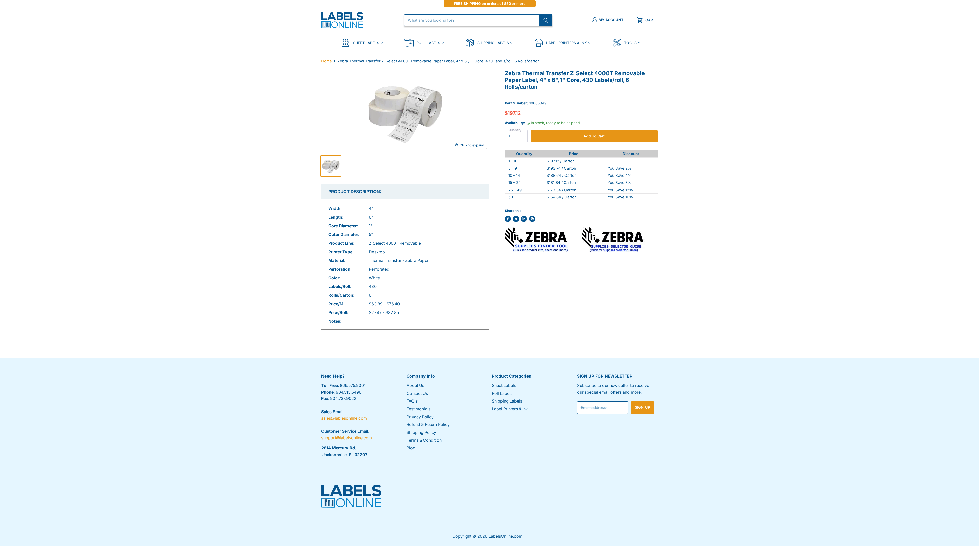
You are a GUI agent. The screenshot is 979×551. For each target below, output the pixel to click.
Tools (630, 43)
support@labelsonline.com (346, 437)
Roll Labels (428, 43)
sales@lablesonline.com (344, 418)
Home (326, 61)
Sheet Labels (366, 43)
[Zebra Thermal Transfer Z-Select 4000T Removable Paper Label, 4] (331, 166)
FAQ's (412, 401)
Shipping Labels (493, 43)
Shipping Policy (421, 432)
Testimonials (418, 408)
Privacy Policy (420, 416)
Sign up (642, 407)
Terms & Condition (424, 440)
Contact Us (417, 393)
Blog (411, 447)
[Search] (545, 20)
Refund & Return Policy (428, 424)
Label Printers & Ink (566, 43)
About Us (415, 385)
